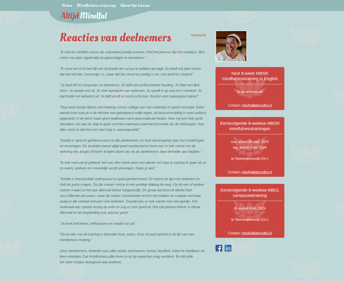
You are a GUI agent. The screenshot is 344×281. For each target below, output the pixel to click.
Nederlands (198, 35)
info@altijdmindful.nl (257, 105)
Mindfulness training (96, 5)
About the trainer (135, 5)
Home (67, 5)
